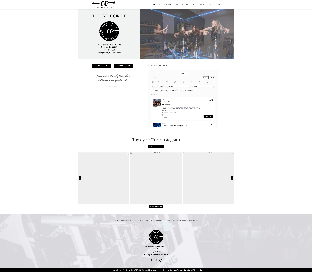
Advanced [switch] (155, 90)
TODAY (161, 86)
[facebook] (151, 260)
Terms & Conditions (184, 270)
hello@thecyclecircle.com (109, 53)
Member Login (124, 66)
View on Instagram (157, 206)
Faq (182, 5)
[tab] (158, 82)
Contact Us (193, 220)
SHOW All (154, 86)
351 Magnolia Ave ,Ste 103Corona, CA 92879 (156, 248)
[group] (103, 178)
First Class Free (101, 66)
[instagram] (156, 260)
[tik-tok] (160, 260)
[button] (80, 178)
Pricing (202, 5)
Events (176, 5)
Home (153, 5)
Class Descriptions (164, 5)
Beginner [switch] (173, 90)
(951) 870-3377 (156, 252)
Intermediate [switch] (189, 90)
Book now (208, 116)
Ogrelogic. (173, 270)
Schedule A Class (214, 5)
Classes (153, 77)
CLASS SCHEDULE (157, 65)
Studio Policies (191, 5)
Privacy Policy (198, 270)
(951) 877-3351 (109, 50)
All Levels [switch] (164, 90)
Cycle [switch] (180, 90)
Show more (164, 110)
